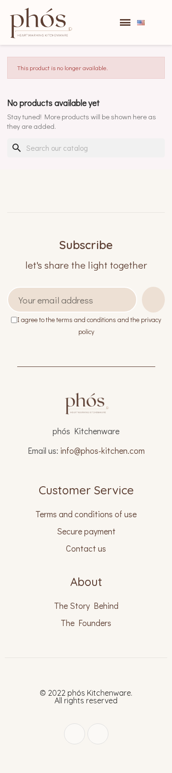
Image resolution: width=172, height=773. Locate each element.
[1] (153, 300)
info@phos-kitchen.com (102, 450)
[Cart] (109, 22)
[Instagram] (74, 733)
